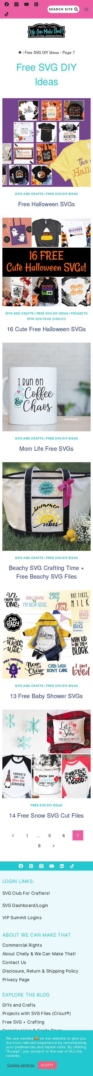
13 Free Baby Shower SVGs (46, 695)
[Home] (20, 52)
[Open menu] (86, 9)
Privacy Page (15, 979)
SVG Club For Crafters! (26, 893)
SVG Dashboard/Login (25, 905)
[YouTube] (26, 4)
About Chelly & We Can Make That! (39, 953)
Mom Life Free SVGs (46, 448)
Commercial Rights (22, 945)
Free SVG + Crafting (23, 1022)
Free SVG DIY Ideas (62, 194)
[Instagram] (16, 4)
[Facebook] (6, 4)
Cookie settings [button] (20, 1065)
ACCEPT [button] (47, 1065)
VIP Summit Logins (21, 917)
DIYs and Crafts (29, 194)
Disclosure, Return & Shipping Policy (40, 971)
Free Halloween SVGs (46, 203)
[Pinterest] (36, 4)
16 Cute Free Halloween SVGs (46, 329)
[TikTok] (6, 14)
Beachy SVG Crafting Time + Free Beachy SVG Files (46, 571)
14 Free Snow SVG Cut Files (46, 815)
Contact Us (14, 962)
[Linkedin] (61, 865)
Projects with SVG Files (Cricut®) (36, 1013)
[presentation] (46, 142)
